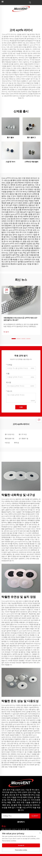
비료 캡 (7, 443)
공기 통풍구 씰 (23, 438)
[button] (14, 338)
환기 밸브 (10, 137)
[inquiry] (39, 419)
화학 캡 (16, 443)
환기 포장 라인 (9, 434)
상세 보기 (10, 126)
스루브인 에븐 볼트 (31, 162)
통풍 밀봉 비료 (9, 438)
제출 (21, 407)
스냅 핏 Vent (10, 162)
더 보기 (6, 332)
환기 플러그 (31, 137)
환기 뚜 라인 (23, 434)
